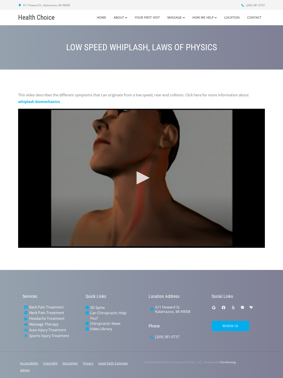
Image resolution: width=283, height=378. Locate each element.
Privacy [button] (88, 363)
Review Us (230, 326)
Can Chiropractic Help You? (108, 315)
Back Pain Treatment (46, 307)
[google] (214, 307)
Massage (174, 17)
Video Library (101, 328)
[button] (141, 178)
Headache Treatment (47, 318)
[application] (141, 178)
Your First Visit (147, 17)
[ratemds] (242, 307)
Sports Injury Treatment (49, 335)
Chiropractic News (105, 323)
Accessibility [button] (29, 363)
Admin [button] (25, 370)
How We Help (203, 17)
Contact (254, 17)
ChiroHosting (228, 362)
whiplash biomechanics (39, 101)
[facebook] (223, 307)
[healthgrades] (251, 307)
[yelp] (233, 307)
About (119, 17)
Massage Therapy (43, 324)
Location (232, 17)
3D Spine (97, 307)
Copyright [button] (50, 363)
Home (101, 17)
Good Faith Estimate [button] (113, 363)
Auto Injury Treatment (47, 330)
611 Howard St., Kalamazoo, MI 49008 (46, 5)
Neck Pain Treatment (46, 312)
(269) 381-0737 (255, 5)
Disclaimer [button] (70, 363)
